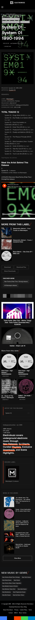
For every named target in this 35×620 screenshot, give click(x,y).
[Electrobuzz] (17, 2)
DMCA (16, 613)
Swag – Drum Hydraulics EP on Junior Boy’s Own (23, 510)
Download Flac (21, 267)
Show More (17, 558)
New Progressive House (19, 592)
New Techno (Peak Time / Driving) (11, 577)
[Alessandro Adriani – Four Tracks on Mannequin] (6, 233)
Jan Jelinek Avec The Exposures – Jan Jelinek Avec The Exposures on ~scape (23, 500)
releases (7, 428)
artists (6, 430)
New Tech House (26, 577)
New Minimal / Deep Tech (8, 589)
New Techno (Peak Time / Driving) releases (16, 281)
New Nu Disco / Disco (18, 595)
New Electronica (6, 592)
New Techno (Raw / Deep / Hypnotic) (11, 583)
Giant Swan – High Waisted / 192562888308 (7, 372)
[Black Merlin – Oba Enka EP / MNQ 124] (6, 256)
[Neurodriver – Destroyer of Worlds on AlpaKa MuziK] (9, 549)
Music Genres (23, 613)
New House (17, 580)
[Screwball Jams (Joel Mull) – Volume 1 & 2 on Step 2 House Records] (9, 537)
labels (6, 432)
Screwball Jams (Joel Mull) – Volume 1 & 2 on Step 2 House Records (23, 534)
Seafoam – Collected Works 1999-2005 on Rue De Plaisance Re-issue (22, 523)
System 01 (12, 90)
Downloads (9, 449)
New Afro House (6, 595)
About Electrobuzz (8, 610)
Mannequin (9, 99)
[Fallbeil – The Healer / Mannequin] (26, 386)
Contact (11, 613)
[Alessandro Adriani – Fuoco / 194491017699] (6, 244)
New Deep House (6, 580)
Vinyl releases (25, 22)
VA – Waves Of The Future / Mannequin (7, 396)
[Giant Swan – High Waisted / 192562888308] (9, 361)
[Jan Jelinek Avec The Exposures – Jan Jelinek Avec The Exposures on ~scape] (9, 502)
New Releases (10, 443)
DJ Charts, (24, 443)
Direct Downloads (10, 271)
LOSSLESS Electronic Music (11, 19)
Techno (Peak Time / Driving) (11, 22)
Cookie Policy (23, 610)
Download (7, 267)
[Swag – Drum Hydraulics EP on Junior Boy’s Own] (9, 514)
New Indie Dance (22, 589)
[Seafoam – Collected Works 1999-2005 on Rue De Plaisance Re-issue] (9, 525)
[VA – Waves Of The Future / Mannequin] (9, 386)
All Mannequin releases (10, 285)
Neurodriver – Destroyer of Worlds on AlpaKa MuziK (23, 546)
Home (5, 15)
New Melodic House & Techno (10, 586)
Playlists (16, 446)
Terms (30, 610)
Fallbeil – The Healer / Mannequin (25, 396)
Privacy (16, 610)
